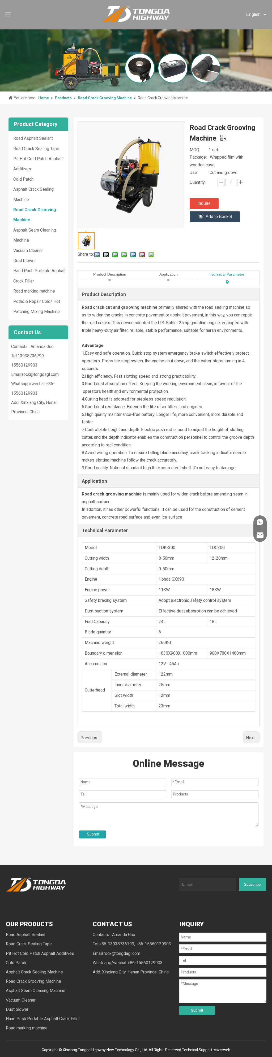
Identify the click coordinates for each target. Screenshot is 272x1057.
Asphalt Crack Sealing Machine (34, 972)
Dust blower (24, 260)
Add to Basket (219, 216)
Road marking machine (34, 291)
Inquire (204, 203)
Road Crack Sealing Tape (36, 148)
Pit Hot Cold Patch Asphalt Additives (40, 953)
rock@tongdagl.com (40, 374)
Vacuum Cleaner (28, 250)
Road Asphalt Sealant (33, 138)
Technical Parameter (227, 274)
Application (168, 274)
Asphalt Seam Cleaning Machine (35, 990)
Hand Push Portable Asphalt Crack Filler (43, 1018)
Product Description (109, 274)
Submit (93, 834)
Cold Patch (23, 179)
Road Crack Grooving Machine (33, 981)
